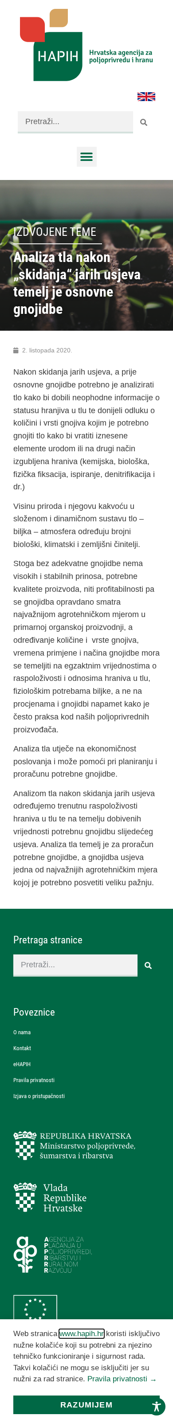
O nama (22, 1032)
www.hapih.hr (81, 1333)
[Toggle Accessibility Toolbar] (156, 1406)
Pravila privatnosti (34, 1080)
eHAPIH (22, 1064)
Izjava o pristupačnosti (39, 1096)
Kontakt (22, 1048)
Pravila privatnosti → (122, 1379)
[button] (87, 157)
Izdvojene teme (54, 231)
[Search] (144, 122)
